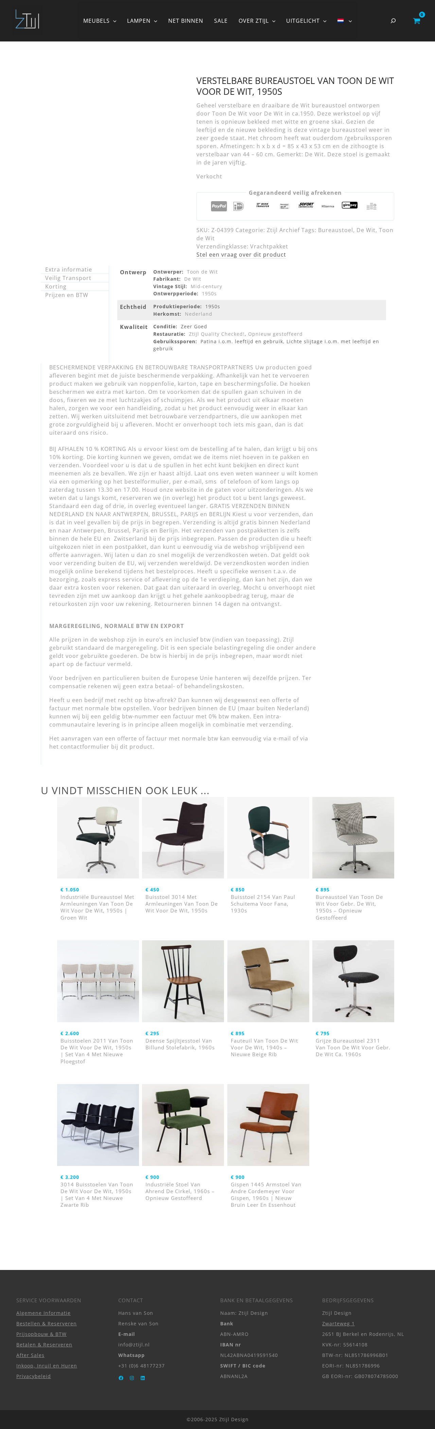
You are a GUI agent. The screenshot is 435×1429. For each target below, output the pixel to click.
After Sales (30, 1355)
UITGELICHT (303, 20)
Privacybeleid (33, 1376)
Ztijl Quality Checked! (217, 334)
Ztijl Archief (283, 230)
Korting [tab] (56, 286)
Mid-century (206, 286)
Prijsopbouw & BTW (41, 1334)
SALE (221, 20)
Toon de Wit (202, 271)
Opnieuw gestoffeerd (275, 334)
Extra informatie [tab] (68, 269)
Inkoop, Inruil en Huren (46, 1365)
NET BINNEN (185, 20)
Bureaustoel (335, 230)
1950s (209, 293)
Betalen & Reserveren (44, 1344)
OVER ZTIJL (254, 20)
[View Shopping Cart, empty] (416, 20)
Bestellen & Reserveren (46, 1323)
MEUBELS (96, 20)
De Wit (366, 230)
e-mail (282, 738)
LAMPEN (139, 20)
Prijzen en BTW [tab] (66, 295)
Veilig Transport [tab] (68, 278)
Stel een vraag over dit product (241, 254)
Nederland (198, 314)
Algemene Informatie (43, 1313)
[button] (113, 21)
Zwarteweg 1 (338, 1323)
